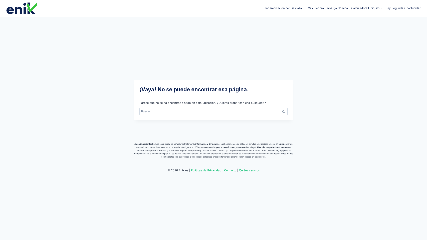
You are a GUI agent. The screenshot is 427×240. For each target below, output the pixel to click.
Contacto (230, 170)
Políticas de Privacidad (206, 170)
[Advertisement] (213, 41)
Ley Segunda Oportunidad (403, 8)
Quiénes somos (249, 170)
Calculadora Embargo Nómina (328, 8)
